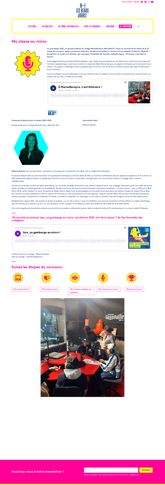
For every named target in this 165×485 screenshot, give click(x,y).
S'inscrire (146, 470)
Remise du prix (134, 289)
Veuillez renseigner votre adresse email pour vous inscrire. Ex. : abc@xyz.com (111, 475)
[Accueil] (25, 26)
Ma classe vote (49, 289)
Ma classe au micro (108, 289)
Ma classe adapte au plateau (80, 291)
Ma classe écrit (21, 289)
